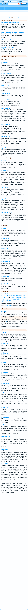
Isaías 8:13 (4, 228)
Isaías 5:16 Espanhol (15, 295)
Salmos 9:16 (5, 85)
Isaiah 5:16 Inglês (14, 299)
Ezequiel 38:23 (5, 125)
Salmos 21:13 (5, 93)
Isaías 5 (3, 311)
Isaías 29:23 (5, 238)
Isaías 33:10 (5, 417)
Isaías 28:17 (5, 372)
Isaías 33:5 (4, 407)
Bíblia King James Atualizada (10, 22)
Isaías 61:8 (4, 425)
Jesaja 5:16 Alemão (15, 297)
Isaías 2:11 (4, 343)
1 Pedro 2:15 (5, 283)
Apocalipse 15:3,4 (6, 212)
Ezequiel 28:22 (5, 108)
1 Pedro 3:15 (5, 332)
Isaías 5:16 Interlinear (7, 294)
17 (6, 321)
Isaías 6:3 (4, 161)
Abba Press (8, 305)
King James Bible (6, 40)
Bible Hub (8, 301)
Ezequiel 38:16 (5, 464)
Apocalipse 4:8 (6, 199)
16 (23, 314)
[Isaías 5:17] (26, 275)
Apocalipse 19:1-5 (6, 148)
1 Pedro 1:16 (5, 276)
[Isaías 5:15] (2, 275)
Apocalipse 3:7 (6, 187)
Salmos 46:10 (5, 100)
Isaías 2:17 (4, 353)
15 (3, 312)
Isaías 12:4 (4, 62)
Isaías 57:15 (5, 170)
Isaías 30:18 (5, 393)
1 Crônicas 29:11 (6, 73)
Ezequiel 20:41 (5, 436)
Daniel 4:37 (4, 482)
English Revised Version (8, 48)
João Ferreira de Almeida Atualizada (12, 32)
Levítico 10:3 (5, 248)
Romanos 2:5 (5, 136)
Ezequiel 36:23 (5, 261)
